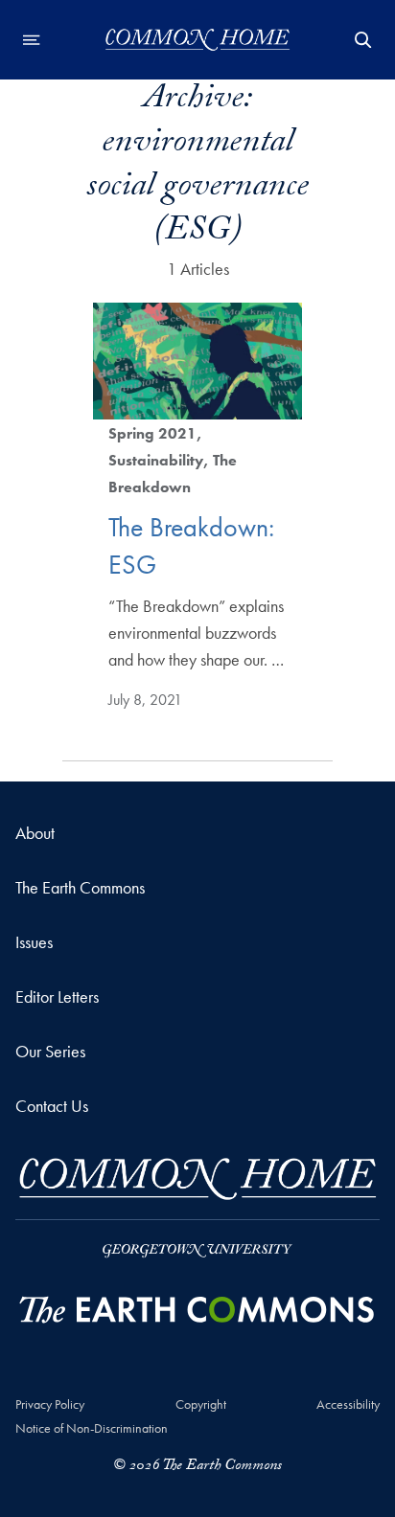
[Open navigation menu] (31, 40)
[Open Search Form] (363, 40)
